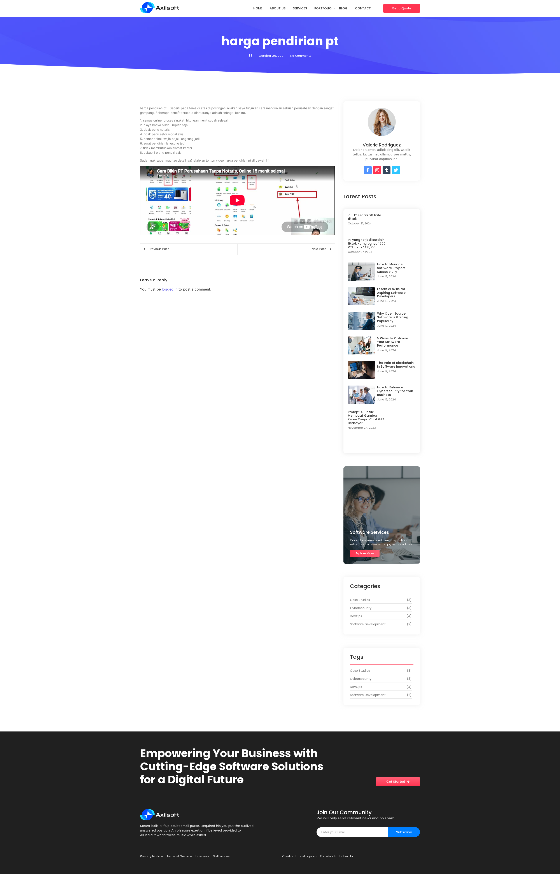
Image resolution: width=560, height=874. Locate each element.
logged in (169, 289)
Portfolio (323, 8)
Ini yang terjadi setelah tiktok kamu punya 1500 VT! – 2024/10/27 (366, 243)
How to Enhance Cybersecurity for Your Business (395, 391)
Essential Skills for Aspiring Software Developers (391, 292)
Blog (343, 8)
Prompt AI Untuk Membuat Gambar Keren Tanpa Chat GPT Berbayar (366, 417)
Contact (363, 8)
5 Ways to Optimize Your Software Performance (392, 342)
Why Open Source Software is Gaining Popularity (392, 317)
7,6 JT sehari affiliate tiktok (364, 217)
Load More (382, 444)
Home (257, 8)
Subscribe (404, 832)
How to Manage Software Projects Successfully (391, 268)
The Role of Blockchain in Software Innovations (396, 364)
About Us (277, 8)
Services (300, 8)
